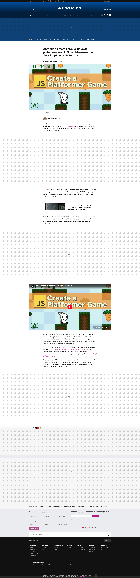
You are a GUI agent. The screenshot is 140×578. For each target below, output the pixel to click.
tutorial (47, 190)
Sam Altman (44, 39)
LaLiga (92, 39)
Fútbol (87, 39)
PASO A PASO (93, 15)
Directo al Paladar (69, 547)
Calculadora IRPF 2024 (83, 506)
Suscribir (95, 516)
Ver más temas (34, 528)
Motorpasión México (80, 565)
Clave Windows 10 (57, 506)
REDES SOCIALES (66, 15)
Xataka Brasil (32, 566)
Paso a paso (32, 516)
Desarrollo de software (66, 428)
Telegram (110, 15)
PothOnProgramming (79, 360)
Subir (106, 540)
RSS (89, 527)
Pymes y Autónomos (104, 550)
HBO (68, 39)
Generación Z (52, 39)
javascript (56, 428)
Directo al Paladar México (69, 565)
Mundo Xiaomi (33, 555)
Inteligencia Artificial (62, 524)
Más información (81, 576)
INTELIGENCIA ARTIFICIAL (51, 15)
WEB (85, 15)
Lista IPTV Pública (94, 506)
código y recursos (67, 347)
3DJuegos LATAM (46, 564)
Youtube (83, 527)
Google (82, 39)
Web (50, 428)
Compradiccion (92, 551)
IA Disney (49, 506)
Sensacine (56, 547)
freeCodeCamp (70, 126)
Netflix (31, 524)
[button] (53, 118)
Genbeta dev (61, 519)
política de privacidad (91, 519)
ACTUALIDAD (37, 15)
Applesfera (32, 551)
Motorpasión (80, 547)
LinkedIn (95, 527)
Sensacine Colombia (56, 567)
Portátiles (73, 39)
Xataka (31, 547)
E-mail (61, 61)
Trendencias (92, 547)
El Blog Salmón (104, 547)
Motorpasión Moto (81, 549)
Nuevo (106, 9)
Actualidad (46, 516)
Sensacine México (58, 564)
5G (78, 39)
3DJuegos (44, 547)
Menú (33, 9)
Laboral (45, 521)
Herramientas (33, 519)
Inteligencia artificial (62, 516)
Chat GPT (42, 506)
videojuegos (83, 428)
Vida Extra (44, 549)
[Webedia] (33, 540)
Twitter (102, 15)
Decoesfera (92, 549)
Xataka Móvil (32, 549)
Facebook (107, 15)
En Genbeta (69, 203)
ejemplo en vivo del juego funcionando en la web (73, 349)
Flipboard (104, 15)
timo (59, 521)
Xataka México (33, 564)
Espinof (55, 549)
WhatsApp (46, 524)
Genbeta (70, 8)
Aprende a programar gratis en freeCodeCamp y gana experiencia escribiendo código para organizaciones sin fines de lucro (80, 207)
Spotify (63, 39)
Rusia (58, 39)
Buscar (108, 534)
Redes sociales (33, 521)
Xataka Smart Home (34, 553)
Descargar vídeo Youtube (70, 506)
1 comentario (48, 61)
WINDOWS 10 (77, 15)
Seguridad (46, 519)
